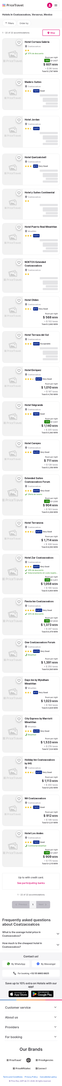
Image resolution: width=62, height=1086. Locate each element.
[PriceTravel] (16, 5)
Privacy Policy (31, 1077)
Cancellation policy (48, 1077)
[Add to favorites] (19, 42)
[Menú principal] (53, 5)
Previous (22, 904)
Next (41, 904)
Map (52, 32)
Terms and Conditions (13, 1077)
